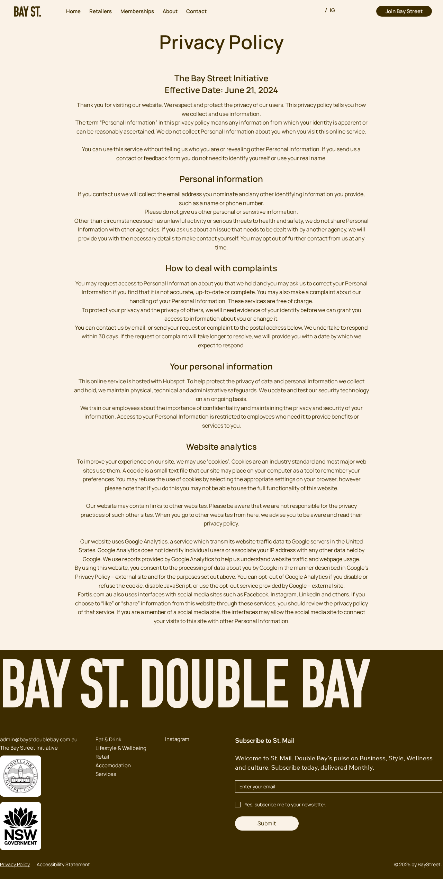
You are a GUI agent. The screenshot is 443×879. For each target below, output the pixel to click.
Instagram (177, 739)
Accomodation (113, 765)
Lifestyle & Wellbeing (121, 748)
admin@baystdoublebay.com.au (39, 739)
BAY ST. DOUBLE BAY (184, 690)
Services (106, 774)
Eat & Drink (108, 739)
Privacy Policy (15, 864)
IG (332, 10)
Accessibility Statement (63, 864)
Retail (102, 756)
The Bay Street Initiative (29, 747)
